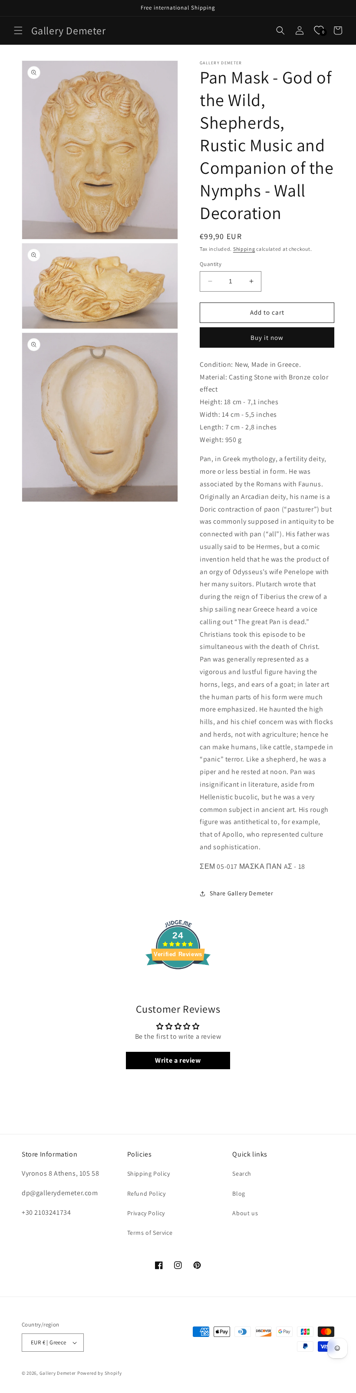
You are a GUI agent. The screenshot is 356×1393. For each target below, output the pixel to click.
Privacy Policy (146, 1213)
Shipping (244, 249)
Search (241, 1173)
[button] (18, 30)
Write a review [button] (178, 1060)
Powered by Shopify (99, 1373)
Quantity (210, 264)
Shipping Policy (148, 1173)
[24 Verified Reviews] (178, 984)
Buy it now (267, 337)
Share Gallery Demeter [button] (242, 893)
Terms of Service (150, 1233)
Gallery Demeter (58, 1373)
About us (245, 1213)
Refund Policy (146, 1193)
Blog (238, 1193)
